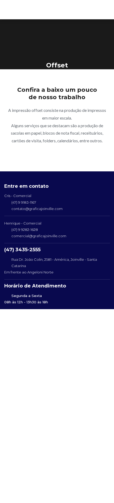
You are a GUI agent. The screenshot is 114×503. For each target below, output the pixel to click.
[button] (103, 10)
